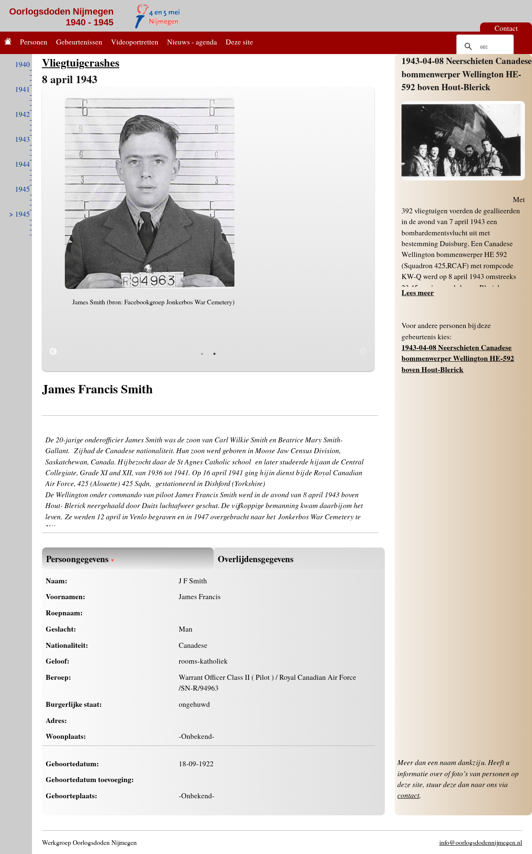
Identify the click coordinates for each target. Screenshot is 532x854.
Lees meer (417, 292)
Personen (33, 42)
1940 (22, 64)
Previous (53, 352)
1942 (22, 114)
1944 (22, 164)
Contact (506, 28)
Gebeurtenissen (79, 42)
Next (363, 352)
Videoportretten (134, 42)
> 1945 (19, 214)
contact (408, 795)
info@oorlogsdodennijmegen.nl (480, 842)
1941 (22, 89)
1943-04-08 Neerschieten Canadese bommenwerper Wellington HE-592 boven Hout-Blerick (466, 73)
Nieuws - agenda (192, 42)
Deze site (239, 42)
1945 (22, 189)
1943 (22, 139)
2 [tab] (214, 354)
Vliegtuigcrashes (80, 62)
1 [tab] (202, 354)
